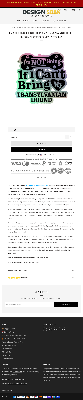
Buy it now (41, 150)
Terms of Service (7, 359)
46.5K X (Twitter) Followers (17, 384)
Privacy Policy (7, 352)
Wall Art (26, 21)
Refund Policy (7, 349)
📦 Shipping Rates (8, 329)
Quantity (14, 137)
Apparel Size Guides (9, 345)
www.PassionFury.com (31, 262)
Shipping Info (61, 21)
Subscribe (65, 305)
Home (18, 21)
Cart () (73, 10)
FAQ (54, 21)
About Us (45, 21)
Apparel (35, 21)
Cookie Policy (6, 355)
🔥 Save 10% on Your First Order (13, 339)
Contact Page (17, 372)
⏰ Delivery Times (8, 332)
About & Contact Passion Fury (12, 342)
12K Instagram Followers (16, 379)
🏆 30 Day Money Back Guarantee (14, 335)
